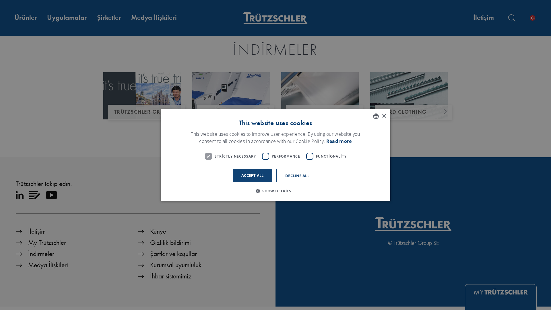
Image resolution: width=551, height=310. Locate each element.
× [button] (384, 116)
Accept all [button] (252, 175)
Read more (339, 141)
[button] (275, 191)
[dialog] (275, 155)
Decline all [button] (297, 175)
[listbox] (376, 116)
